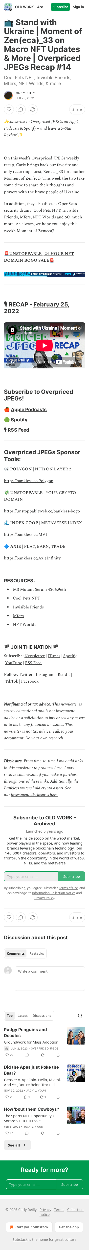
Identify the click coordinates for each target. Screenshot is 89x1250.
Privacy (45, 1209)
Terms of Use (68, 888)
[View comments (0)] (21, 109)
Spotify (30, 128)
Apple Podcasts (29, 409)
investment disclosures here (34, 795)
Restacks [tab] (36, 953)
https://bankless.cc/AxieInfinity (32, 558)
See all (14, 1145)
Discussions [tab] (42, 1015)
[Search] (80, 1016)
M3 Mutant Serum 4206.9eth (39, 589)
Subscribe (60, 7)
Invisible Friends (28, 607)
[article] (44, 1042)
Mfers (18, 616)
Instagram (45, 674)
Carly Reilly (25, 93)
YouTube (13, 663)
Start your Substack (31, 1227)
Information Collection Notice (53, 893)
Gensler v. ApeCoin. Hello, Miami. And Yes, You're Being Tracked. (32, 1082)
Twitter (26, 674)
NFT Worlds (24, 624)
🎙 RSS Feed (16, 430)
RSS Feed (33, 663)
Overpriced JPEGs (44, 1048)
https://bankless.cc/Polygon (28, 481)
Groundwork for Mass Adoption (31, 1042)
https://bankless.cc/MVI (25, 534)
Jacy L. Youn (36, 1090)
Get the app (69, 1227)
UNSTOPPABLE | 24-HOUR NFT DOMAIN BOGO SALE (39, 257)
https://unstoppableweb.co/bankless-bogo (42, 511)
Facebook (30, 681)
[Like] (9, 109)
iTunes (54, 656)
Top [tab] (10, 1015)
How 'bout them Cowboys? (31, 1109)
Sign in (78, 7)
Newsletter (34, 656)
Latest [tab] (23, 1015)
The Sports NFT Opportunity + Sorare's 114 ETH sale (29, 1118)
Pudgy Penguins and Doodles (25, 1032)
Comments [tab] (15, 953)
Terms (59, 1209)
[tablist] (25, 953)
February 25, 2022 (36, 308)
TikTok (11, 681)
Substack (20, 1239)
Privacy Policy (44, 898)
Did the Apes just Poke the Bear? (31, 1070)
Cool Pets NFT (26, 598)
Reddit (64, 674)
